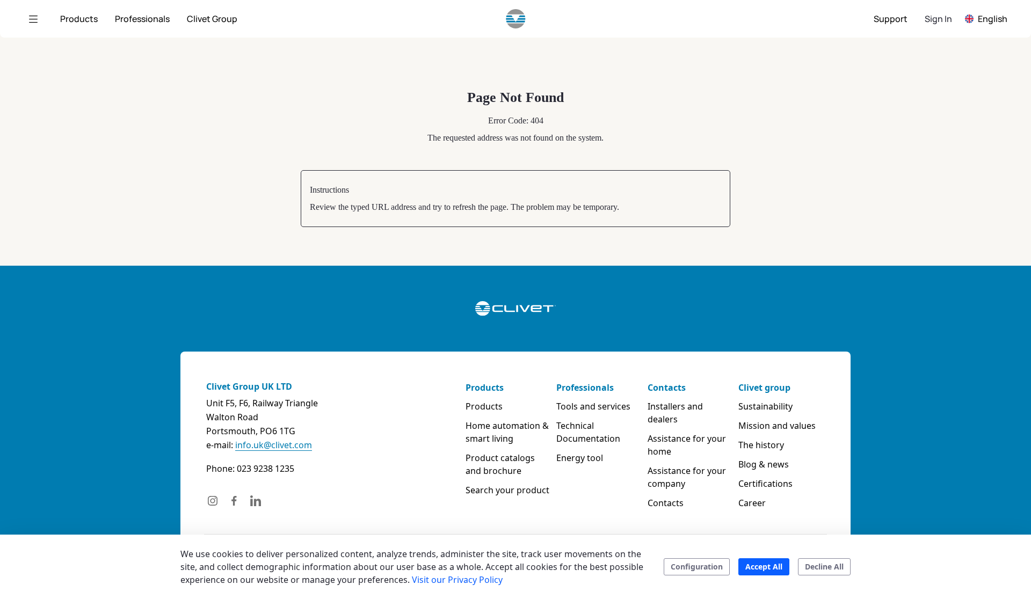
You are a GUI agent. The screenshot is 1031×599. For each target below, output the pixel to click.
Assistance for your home (687, 445)
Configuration (697, 566)
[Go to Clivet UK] (516, 19)
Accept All (763, 566)
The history (761, 445)
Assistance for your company (687, 477)
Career (752, 503)
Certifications (765, 484)
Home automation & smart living (507, 432)
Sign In (938, 19)
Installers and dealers (675, 412)
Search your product (507, 490)
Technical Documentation (588, 432)
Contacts (667, 387)
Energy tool (579, 458)
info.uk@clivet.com (273, 445)
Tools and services (593, 406)
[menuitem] (79, 19)
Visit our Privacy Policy (457, 580)
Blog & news (763, 464)
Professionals (585, 387)
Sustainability (765, 406)
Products (485, 387)
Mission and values (777, 426)
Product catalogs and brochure (500, 464)
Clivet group (764, 387)
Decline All (824, 566)
